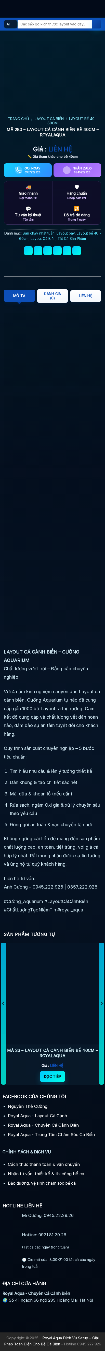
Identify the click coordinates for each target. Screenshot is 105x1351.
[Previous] (3, 1013)
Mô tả (19, 296)
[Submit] (96, 24)
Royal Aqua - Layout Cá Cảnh (37, 1115)
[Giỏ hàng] (98, 8)
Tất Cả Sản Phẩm (72, 239)
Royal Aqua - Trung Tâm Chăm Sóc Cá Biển (51, 1134)
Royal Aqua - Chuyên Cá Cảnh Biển (43, 1125)
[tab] (19, 296)
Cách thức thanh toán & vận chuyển (44, 1164)
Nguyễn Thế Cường (27, 1106)
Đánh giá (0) (52, 296)
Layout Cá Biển (49, 119)
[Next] (101, 1013)
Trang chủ (18, 119)
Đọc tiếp (52, 1076)
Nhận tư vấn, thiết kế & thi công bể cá (46, 1173)
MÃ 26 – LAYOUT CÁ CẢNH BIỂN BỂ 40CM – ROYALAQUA (52, 1053)
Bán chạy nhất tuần (39, 233)
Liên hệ (85, 296)
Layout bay (66, 233)
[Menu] (7, 8)
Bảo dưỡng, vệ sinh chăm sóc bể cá (42, 1183)
